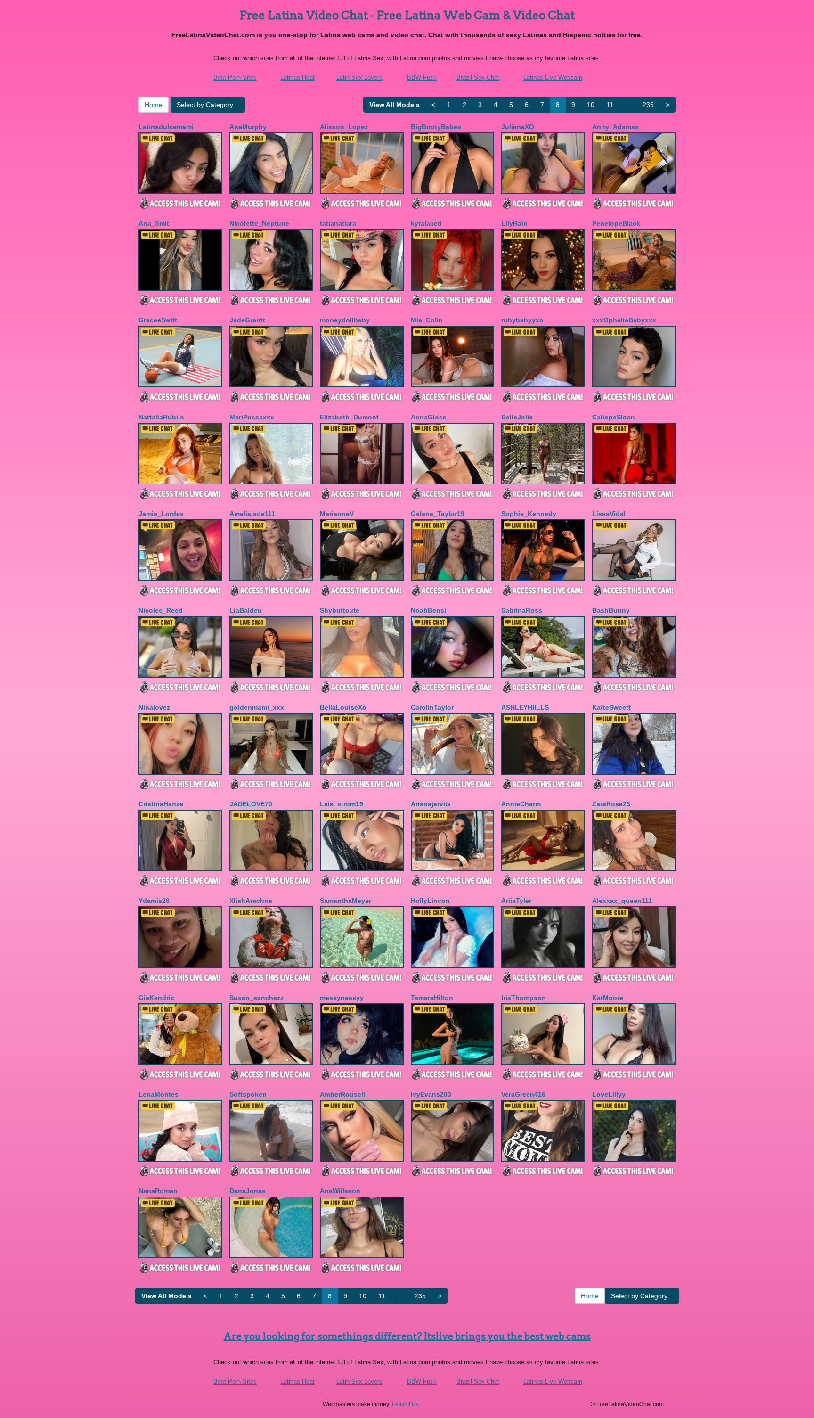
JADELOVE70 (250, 804)
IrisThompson (523, 997)
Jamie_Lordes (161, 513)
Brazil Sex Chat (477, 77)
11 (609, 104)
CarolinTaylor (432, 707)
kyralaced (426, 223)
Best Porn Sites (235, 77)
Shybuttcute (339, 610)
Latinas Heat (297, 77)
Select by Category (206, 104)
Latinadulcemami (166, 127)
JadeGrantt (247, 320)
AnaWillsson (340, 1191)
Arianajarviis (431, 804)
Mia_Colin (427, 320)
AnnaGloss (429, 417)
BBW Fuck (422, 77)
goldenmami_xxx (256, 707)
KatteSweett (611, 707)
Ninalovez (154, 707)
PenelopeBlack (616, 223)
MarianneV (337, 513)
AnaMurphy (248, 127)
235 (648, 104)
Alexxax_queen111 (622, 900)
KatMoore (607, 997)
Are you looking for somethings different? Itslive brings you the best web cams (407, 1336)
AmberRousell (342, 1094)
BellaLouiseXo (343, 707)
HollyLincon (430, 900)
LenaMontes (158, 1094)
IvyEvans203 (431, 1094)
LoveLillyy (609, 1094)
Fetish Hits (405, 1404)
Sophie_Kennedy (528, 513)
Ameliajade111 (252, 513)
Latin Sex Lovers (359, 77)
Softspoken (248, 1094)
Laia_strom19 (341, 804)
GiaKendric (156, 997)
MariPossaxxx (251, 417)
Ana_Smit (153, 223)
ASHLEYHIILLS (525, 707)
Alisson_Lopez (344, 127)
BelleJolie (517, 417)
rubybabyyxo (522, 320)
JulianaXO (517, 127)
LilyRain (514, 223)
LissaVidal (609, 513)
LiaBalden (245, 610)
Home (154, 104)
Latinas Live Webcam (552, 77)
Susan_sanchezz (256, 997)
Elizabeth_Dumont (349, 417)
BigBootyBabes (436, 127)
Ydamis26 (154, 900)
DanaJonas (247, 1191)
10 (590, 104)
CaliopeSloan (613, 417)
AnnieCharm (521, 804)
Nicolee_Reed (160, 610)
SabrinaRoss (521, 610)
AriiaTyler (516, 900)
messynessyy (342, 997)
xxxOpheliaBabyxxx (624, 320)
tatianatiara (338, 223)
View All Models (394, 104)
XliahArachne (250, 900)
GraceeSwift (157, 320)
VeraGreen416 (523, 1094)
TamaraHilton (432, 997)
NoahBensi (428, 610)
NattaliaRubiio (161, 417)
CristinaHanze (160, 804)
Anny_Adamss (615, 127)
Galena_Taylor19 (437, 513)
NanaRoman (158, 1191)
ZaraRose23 (611, 804)
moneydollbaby (345, 320)
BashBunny (611, 610)
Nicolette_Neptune (259, 223)
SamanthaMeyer (345, 900)
